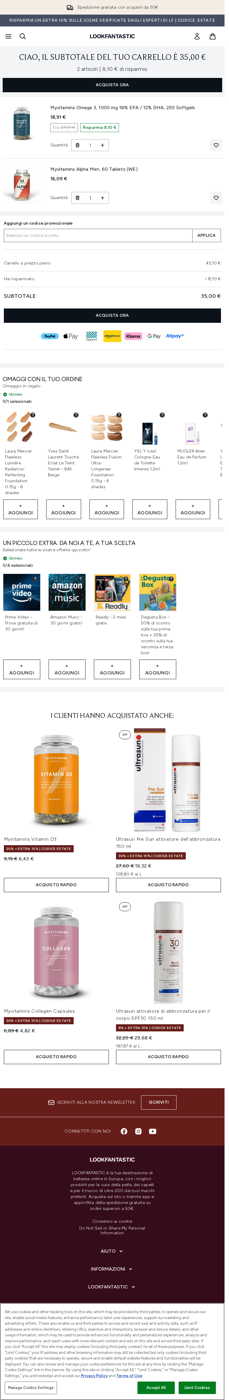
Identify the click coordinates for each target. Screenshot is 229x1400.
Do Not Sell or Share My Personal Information (112, 1230)
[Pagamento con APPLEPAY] (70, 336)
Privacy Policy (94, 1376)
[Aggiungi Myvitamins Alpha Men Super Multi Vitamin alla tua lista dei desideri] (216, 198)
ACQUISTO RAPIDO (56, 884)
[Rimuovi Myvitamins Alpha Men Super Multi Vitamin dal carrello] (77, 198)
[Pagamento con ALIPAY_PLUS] (175, 336)
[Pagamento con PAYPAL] (50, 336)
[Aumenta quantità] (103, 145)
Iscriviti (159, 1102)
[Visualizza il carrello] (212, 36)
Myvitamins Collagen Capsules (39, 1011)
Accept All (155, 1387)
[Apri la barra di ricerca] (23, 36)
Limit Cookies (197, 1387)
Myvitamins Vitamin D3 (30, 839)
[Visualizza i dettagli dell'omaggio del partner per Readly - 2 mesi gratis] (125, 578)
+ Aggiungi (20, 509)
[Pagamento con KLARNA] (133, 336)
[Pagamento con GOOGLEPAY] (154, 336)
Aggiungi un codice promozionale (38, 223)
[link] (197, 36)
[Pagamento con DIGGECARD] (91, 336)
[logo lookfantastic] (112, 36)
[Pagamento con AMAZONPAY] (112, 336)
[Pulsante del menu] (8, 36)
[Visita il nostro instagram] (138, 1131)
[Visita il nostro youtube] (153, 1131)
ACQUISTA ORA (112, 84)
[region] (112, 1351)
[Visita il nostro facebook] (124, 1131)
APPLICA (206, 235)
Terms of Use (129, 1376)
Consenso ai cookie (112, 1221)
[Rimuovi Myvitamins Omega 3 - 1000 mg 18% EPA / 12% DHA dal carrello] (77, 145)
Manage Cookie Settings (31, 1387)
